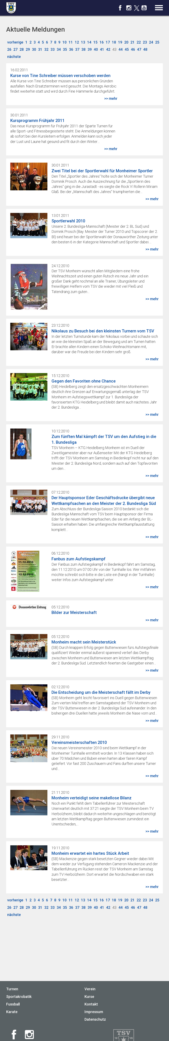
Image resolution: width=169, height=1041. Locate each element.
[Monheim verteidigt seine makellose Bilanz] (28, 814)
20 (126, 42)
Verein (89, 989)
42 (108, 49)
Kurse (89, 996)
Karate (12, 1012)
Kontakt (91, 1004)
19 (120, 42)
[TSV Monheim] (11, 8)
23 (145, 42)
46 (133, 49)
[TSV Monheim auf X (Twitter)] (136, 8)
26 (9, 49)
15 (95, 42)
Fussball (13, 1004)
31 (40, 49)
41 (102, 49)
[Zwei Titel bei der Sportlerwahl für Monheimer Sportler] (28, 189)
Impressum (93, 1012)
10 (64, 42)
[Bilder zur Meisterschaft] (28, 608)
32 (46, 49)
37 (77, 49)
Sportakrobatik (19, 996)
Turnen (12, 989)
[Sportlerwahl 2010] (28, 237)
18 (114, 42)
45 (127, 49)
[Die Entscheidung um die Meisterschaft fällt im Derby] (28, 710)
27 (15, 49)
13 (83, 42)
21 (132, 42)
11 (71, 42)
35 (65, 49)
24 (151, 42)
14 (89, 42)
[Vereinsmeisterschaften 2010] (28, 761)
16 (102, 42)
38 (83, 49)
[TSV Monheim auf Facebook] (120, 9)
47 (139, 49)
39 (90, 49)
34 (59, 49)
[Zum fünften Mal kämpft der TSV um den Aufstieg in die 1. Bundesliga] (21, 458)
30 (34, 49)
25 (157, 42)
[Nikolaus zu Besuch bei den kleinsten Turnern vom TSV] (28, 349)
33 (52, 49)
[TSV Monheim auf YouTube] (144, 9)
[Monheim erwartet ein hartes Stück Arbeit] (28, 869)
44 (121, 49)
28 (22, 49)
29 (28, 49)
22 (139, 42)
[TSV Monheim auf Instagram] (128, 9)
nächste (14, 56)
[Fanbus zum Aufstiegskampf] (24, 590)
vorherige (15, 42)
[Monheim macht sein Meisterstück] (28, 658)
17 (108, 42)
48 (145, 49)
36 (71, 49)
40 (96, 49)
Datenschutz (95, 1019)
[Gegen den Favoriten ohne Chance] (28, 399)
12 (77, 42)
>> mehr (110, 98)
